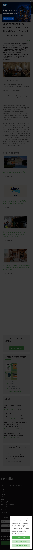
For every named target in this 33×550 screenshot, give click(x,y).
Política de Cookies (21, 541)
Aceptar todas (21, 537)
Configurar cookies (21, 545)
